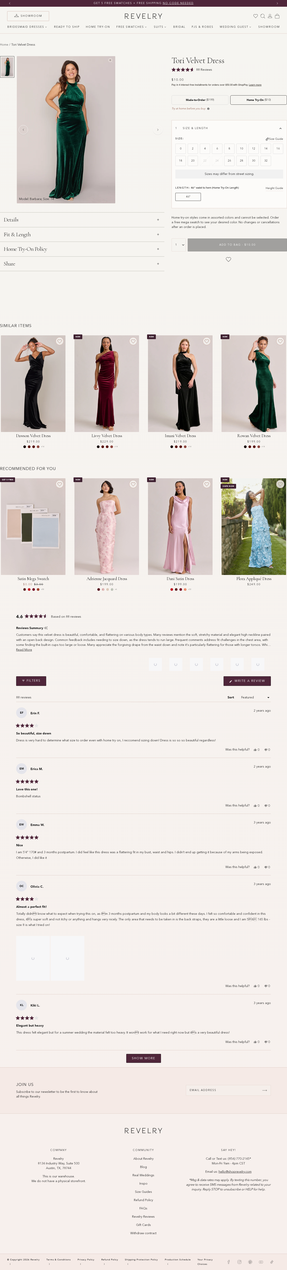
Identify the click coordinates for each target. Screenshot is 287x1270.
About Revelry (143, 1158)
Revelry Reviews (143, 1216)
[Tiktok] (271, 1262)
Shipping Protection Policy (141, 1259)
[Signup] (264, 1090)
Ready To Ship (67, 27)
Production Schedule (178, 1259)
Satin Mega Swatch (33, 578)
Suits (158, 27)
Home (4, 44)
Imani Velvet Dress (180, 435)
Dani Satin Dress (180, 578)
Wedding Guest (234, 27)
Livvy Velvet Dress (106, 435)
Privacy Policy (86, 1259)
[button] (24, 649)
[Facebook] (228, 1262)
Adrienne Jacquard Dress (107, 578)
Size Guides (143, 1191)
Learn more (255, 84)
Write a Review (252, 682)
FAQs (143, 1208)
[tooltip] (46, 628)
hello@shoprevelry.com (235, 1171)
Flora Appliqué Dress (253, 578)
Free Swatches (130, 27)
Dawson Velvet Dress (33, 435)
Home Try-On (98, 27)
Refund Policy (143, 1200)
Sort (231, 697)
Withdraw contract (143, 1233)
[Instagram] (239, 1262)
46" (188, 197)
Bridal (179, 27)
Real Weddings (143, 1175)
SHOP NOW (186, 3)
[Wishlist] (255, 16)
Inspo (143, 1183)
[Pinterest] (250, 1262)
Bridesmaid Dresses (25, 27)
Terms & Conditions (58, 1259)
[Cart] (277, 16)
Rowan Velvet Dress (253, 435)
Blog (143, 1167)
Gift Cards (143, 1225)
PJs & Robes (202, 27)
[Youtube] (261, 1262)
